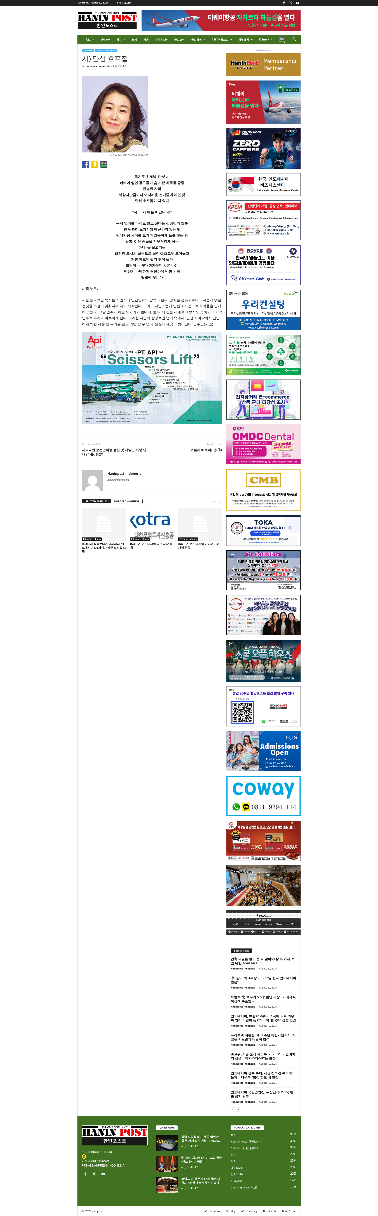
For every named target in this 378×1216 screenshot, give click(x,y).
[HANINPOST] (263, 706)
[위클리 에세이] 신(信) (205, 450)
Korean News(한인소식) (246, 1141)
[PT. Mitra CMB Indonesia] (263, 490)
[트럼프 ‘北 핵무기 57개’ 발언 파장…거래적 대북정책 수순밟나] (167, 1185)
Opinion (88, 50)
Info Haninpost (212, 1211)
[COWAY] (263, 796)
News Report (289, 1211)
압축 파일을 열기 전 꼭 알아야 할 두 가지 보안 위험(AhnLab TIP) (262, 961)
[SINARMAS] (263, 615)
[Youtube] (297, 3)
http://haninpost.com (118, 479)
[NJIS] (263, 751)
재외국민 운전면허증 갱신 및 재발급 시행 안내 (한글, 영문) (114, 452)
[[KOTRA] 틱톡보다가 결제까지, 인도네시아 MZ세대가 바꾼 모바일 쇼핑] (104, 524)
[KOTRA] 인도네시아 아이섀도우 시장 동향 (198, 545)
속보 (88, 39)
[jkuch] (263, 885)
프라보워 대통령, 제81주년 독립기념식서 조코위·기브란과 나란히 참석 (263, 1037)
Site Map (231, 1211)
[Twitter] (290, 3)
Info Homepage (249, 1211)
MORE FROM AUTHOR (126, 501)
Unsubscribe (270, 1211)
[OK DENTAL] (263, 265)
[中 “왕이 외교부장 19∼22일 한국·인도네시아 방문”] (167, 1164)
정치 (119, 39)
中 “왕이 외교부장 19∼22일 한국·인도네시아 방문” (263, 980)
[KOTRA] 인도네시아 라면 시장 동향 (151, 545)
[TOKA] (263, 530)
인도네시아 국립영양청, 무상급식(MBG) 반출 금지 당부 (262, 1094)
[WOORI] (263, 310)
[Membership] (263, 64)
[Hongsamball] (263, 148)
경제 (134, 39)
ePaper (105, 39)
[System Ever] (263, 355)
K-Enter (264, 39)
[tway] (263, 102)
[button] (294, 39)
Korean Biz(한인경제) (244, 1148)
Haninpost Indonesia (98, 66)
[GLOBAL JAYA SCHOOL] (263, 661)
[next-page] (220, 501)
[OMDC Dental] (263, 444)
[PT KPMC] (263, 220)
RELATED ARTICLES (96, 501)
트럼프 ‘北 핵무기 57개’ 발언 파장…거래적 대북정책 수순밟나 (263, 999)
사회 (146, 39)
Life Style (161, 39)
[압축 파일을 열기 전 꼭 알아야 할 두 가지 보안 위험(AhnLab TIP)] (167, 1143)
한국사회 (236, 1181)
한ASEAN (237, 1174)
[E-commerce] (263, 400)
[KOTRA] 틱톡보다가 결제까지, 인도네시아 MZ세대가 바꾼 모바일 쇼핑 (104, 547)
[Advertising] (152, 378)
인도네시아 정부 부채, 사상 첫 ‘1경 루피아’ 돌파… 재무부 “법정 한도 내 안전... (262, 1075)
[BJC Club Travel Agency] (263, 570)
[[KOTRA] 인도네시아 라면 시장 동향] (152, 524)
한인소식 (179, 39)
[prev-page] (214, 501)
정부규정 (243, 39)
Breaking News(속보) (244, 1187)
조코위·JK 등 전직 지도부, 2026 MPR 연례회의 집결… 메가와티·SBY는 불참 (263, 1056)
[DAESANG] (263, 841)
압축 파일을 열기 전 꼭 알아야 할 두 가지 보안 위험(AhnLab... (201, 1139)
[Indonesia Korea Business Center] (263, 184)
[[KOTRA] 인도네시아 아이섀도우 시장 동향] (200, 524)
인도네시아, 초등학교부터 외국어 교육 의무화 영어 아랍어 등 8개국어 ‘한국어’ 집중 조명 (263, 1018)
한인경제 (196, 39)
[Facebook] (284, 3)
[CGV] (263, 922)
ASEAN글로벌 (220, 39)
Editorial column (106, 50)
